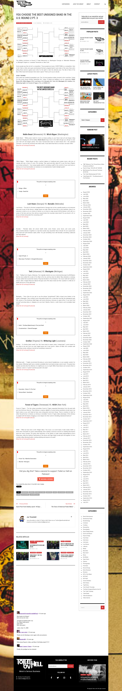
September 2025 (87, 215)
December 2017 (87, 414)
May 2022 (85, 301)
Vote (45, 195)
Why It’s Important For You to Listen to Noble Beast (67, 545)
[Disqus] (45, 589)
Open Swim (86, 559)
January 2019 (86, 386)
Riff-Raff (85, 578)
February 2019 (87, 384)
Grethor (49, 492)
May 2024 (85, 250)
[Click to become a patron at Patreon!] (45, 479)
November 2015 (87, 468)
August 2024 (86, 243)
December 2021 (87, 312)
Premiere (85, 565)
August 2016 (86, 449)
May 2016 (85, 455)
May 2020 (85, 352)
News (84, 555)
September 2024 (87, 241)
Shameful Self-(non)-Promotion (91, 679)
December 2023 (87, 260)
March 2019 (86, 382)
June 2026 (86, 196)
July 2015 (85, 476)
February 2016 (87, 461)
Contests (85, 523)
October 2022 (86, 290)
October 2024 (86, 239)
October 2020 (86, 342)
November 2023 (87, 262)
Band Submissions (88, 516)
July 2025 (85, 220)
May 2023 (85, 275)
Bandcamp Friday (87, 518)
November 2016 (87, 442)
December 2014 (87, 491)
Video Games (86, 597)
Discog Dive (86, 527)
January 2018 (86, 412)
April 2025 (85, 226)
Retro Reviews (87, 570)
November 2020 (87, 339)
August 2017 (86, 423)
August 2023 (86, 269)
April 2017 (85, 431)
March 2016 (86, 459)
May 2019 (85, 378)
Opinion (85, 561)
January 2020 (86, 361)
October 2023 (86, 265)
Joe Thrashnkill (38, 23)
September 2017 (87, 421)
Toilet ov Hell (95, 688)
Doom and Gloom (87, 533)
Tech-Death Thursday (88, 587)
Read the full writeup (22, 145)
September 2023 (87, 267)
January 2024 (86, 258)
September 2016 (87, 446)
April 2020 (85, 354)
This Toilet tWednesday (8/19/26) (92, 174)
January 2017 (86, 438)
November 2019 (87, 365)
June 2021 (86, 324)
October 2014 (86, 496)
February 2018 (87, 410)
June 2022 (86, 299)
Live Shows (86, 544)
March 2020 (86, 357)
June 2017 (86, 427)
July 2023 (85, 271)
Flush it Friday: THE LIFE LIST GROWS (92, 168)
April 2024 (85, 252)
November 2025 (87, 211)
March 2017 (86, 434)
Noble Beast (69, 492)
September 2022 (87, 292)
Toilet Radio (70, 552)
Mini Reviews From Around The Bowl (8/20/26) (85, 103)
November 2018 (87, 391)
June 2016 (86, 453)
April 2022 (85, 303)
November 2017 (87, 416)
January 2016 (86, 463)
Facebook (31, 145)
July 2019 (85, 374)
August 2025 (86, 217)
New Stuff (68, 541)
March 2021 (86, 331)
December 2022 (87, 286)
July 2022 (85, 297)
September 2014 (87, 498)
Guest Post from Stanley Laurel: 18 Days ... (29, 507)
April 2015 (85, 483)
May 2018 (85, 404)
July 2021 (85, 322)
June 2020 (86, 350)
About (89, 4)
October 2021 (86, 316)
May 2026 (85, 198)
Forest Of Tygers (40, 492)
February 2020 (87, 359)
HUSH (54, 492)
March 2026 (86, 203)
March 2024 (86, 254)
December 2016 (87, 440)
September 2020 (87, 344)
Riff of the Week (87, 574)
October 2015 (86, 470)
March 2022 (86, 305)
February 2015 (87, 487)
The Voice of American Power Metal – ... (63, 507)
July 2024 (85, 245)
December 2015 (87, 466)
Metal (62, 541)
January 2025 (86, 232)
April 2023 (85, 277)
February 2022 (87, 307)
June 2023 (86, 273)
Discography (86, 529)
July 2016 (85, 451)
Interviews (33, 552)
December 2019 (87, 363)
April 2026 (85, 200)
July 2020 (85, 348)
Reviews (32, 541)
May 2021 (85, 327)
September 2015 (87, 472)
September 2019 (87, 369)
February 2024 (87, 256)
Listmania (85, 542)
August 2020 (86, 346)
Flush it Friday (86, 535)
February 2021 (87, 333)
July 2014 (85, 502)
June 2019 (86, 376)
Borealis (31, 492)
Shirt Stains (86, 582)
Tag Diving (85, 585)
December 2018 (87, 389)
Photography (86, 563)
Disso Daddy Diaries (88, 531)
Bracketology (86, 520)
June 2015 (86, 479)
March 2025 (86, 228)
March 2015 (86, 485)
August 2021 (86, 320)
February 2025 (87, 230)
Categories (66, 4)
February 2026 (87, 205)
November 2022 (87, 288)
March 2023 (86, 280)
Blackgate (24, 492)
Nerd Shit (39, 552)
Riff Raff (85, 576)
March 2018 (86, 408)
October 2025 (86, 213)
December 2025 (87, 209)
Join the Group (78, 4)
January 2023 (86, 284)
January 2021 (86, 335)
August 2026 (86, 192)
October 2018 (86, 393)
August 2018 (86, 397)
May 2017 (85, 429)
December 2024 (87, 235)
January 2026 (86, 207)
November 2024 (87, 237)
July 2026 (85, 194)
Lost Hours (61, 492)
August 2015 (86, 474)
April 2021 (85, 329)
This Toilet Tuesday (88, 591)
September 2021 (87, 318)
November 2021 (87, 314)
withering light (35, 494)
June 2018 (86, 401)
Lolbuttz (84, 142)
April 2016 (85, 457)
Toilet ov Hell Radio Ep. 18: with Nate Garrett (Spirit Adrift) (67, 556)
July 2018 (85, 399)
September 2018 (87, 395)
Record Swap (86, 568)
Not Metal (85, 557)
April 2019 (85, 380)
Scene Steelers (87, 580)
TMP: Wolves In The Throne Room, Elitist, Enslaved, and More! (85, 89)
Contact (97, 4)
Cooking (85, 525)
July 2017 (85, 425)
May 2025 (85, 224)
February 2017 (87, 436)
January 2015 (86, 489)
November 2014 (87, 493)
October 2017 (86, 419)
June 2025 (86, 222)
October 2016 (86, 444)
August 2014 (86, 500)
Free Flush (85, 538)
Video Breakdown (87, 595)
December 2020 (87, 337)
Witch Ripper (25, 494)
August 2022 (86, 295)
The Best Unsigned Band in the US (24, 23)
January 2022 (86, 309)
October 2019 (86, 367)
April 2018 (85, 406)
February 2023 (87, 282)
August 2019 (86, 372)
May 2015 (85, 481)
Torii (18, 494)
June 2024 (86, 247)
